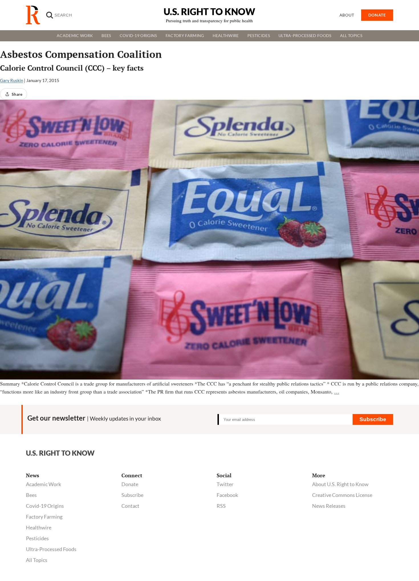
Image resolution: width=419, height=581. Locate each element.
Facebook (227, 495)
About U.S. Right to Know (340, 484)
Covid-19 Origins (138, 35)
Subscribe (372, 419)
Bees (106, 35)
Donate (129, 484)
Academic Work (75, 35)
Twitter (225, 484)
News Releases (328, 506)
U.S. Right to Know (209, 11)
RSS (221, 506)
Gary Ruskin (11, 80)
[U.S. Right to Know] (35, 15)
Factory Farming (185, 35)
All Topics (351, 35)
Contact (130, 506)
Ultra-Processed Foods (304, 35)
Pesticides (258, 35)
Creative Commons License (342, 495)
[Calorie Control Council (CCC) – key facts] (209, 239)
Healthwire (226, 35)
